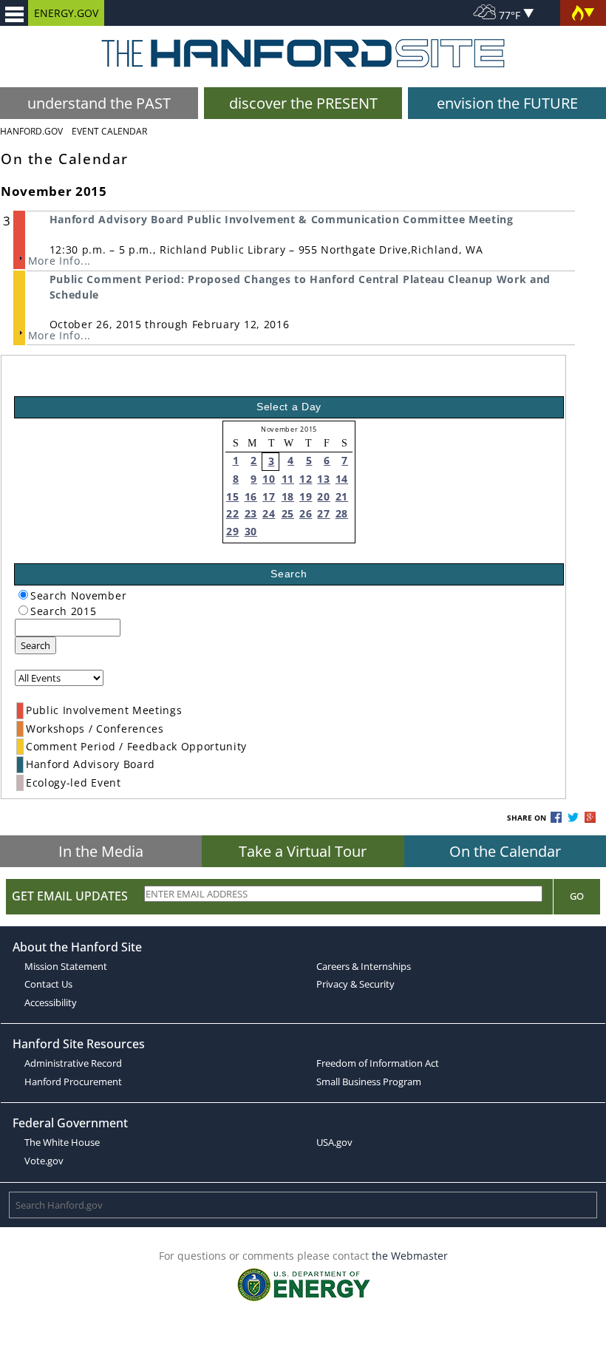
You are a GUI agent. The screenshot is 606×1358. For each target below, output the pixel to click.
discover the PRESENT (303, 103)
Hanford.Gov (31, 131)
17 (268, 496)
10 (268, 479)
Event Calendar (109, 131)
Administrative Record (73, 1063)
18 (288, 496)
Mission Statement (65, 966)
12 (305, 479)
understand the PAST (99, 103)
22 (232, 513)
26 (305, 513)
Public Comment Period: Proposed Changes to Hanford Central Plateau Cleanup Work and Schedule (300, 286)
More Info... (59, 261)
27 (323, 513)
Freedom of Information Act (377, 1063)
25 (288, 513)
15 (232, 496)
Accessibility (50, 1002)
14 (342, 479)
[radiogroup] (23, 595)
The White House (62, 1142)
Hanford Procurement (73, 1081)
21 (342, 496)
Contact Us (48, 984)
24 (268, 513)
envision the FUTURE (507, 103)
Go (577, 896)
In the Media (100, 851)
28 (342, 513)
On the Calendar (505, 851)
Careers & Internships (363, 966)
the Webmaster (410, 1256)
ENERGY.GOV (66, 13)
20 (323, 496)
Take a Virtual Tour (303, 851)
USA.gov (334, 1142)
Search (35, 645)
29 (232, 531)
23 (251, 513)
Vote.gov (44, 1160)
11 (288, 479)
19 (305, 496)
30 (251, 531)
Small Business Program (368, 1081)
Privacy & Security (355, 984)
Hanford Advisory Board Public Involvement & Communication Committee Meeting (282, 219)
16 (251, 496)
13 (323, 479)
